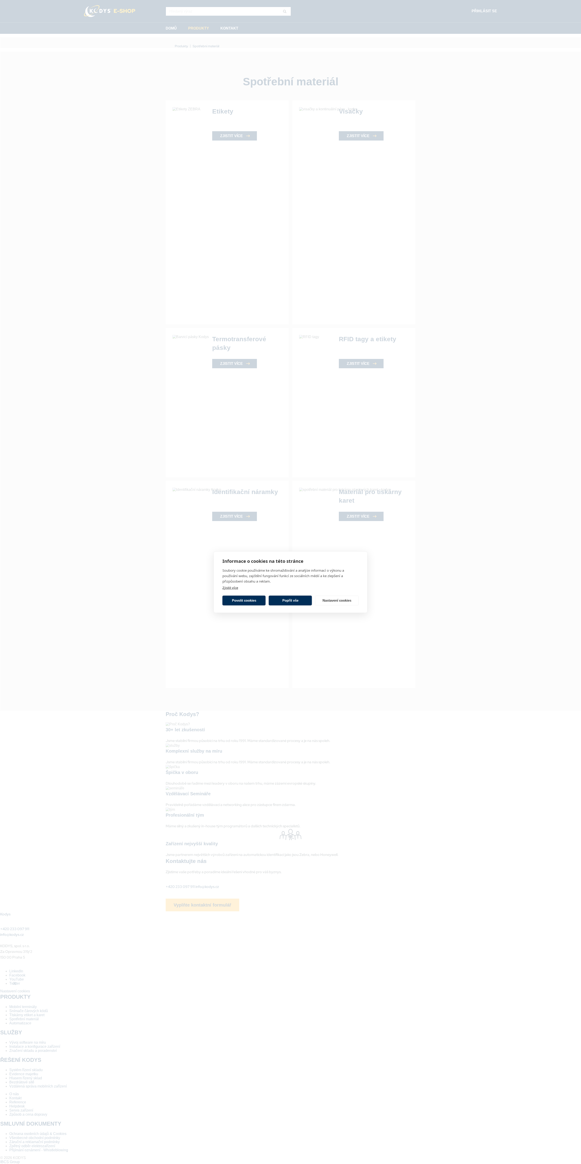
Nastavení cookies (337, 600)
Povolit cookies (244, 600)
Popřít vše (290, 600)
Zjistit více (230, 587)
